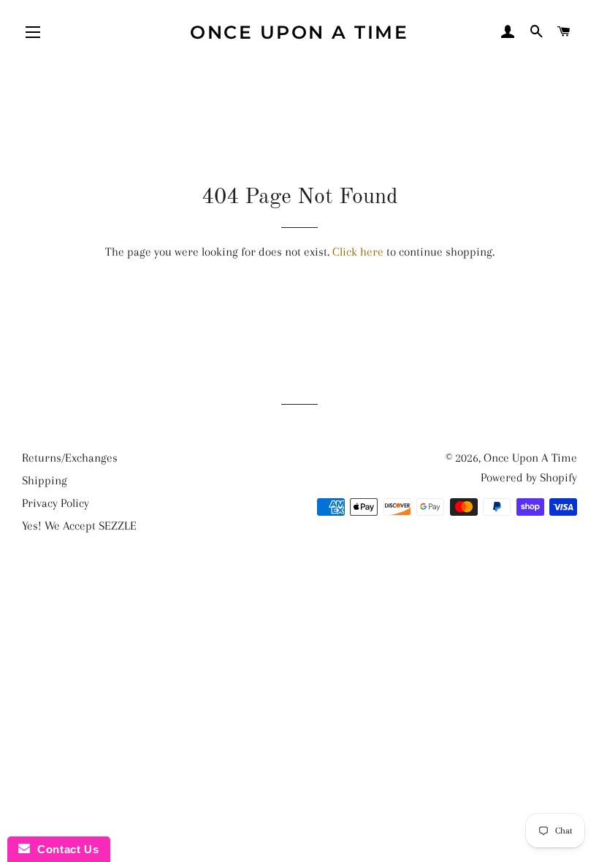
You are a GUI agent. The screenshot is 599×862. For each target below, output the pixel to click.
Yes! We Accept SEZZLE (79, 526)
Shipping (44, 480)
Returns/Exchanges (70, 458)
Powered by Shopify (529, 477)
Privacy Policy (55, 503)
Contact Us (64, 849)
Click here (358, 252)
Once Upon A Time (299, 32)
